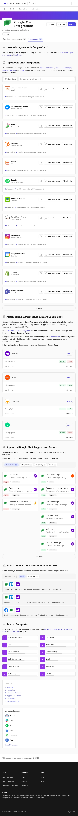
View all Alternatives (12, 745)
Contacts (24, 781)
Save (52, 24)
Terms (43, 781)
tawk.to (5, 70)
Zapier (71, 52)
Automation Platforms (14, 693)
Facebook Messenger (63, 68)
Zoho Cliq (13, 716)
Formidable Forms (18, 217)
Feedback (25, 786)
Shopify (14, 272)
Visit (71, 24)
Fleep (12, 730)
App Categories (7, 777)
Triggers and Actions (14, 696)
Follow (62, 24)
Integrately (6, 55)
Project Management (52, 629)
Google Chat (23, 9)
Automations (11, 698)
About (24, 777)
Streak (22, 70)
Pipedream (17, 55)
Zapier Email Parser (46, 68)
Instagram (15, 235)
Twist (11, 740)
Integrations (11, 690)
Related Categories (13, 701)
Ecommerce (14, 632)
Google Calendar (17, 254)
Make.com (64, 52)
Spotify (14, 180)
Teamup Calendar (18, 198)
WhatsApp (13, 735)
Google (12, 9)
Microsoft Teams (17, 291)
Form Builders (66, 629)
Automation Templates (10, 786)
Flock (11, 725)
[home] (4, 9)
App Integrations (8, 781)
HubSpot (12, 70)
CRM (4, 632)
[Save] (41, 89)
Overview (10, 687)
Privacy (43, 777)
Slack (11, 721)
